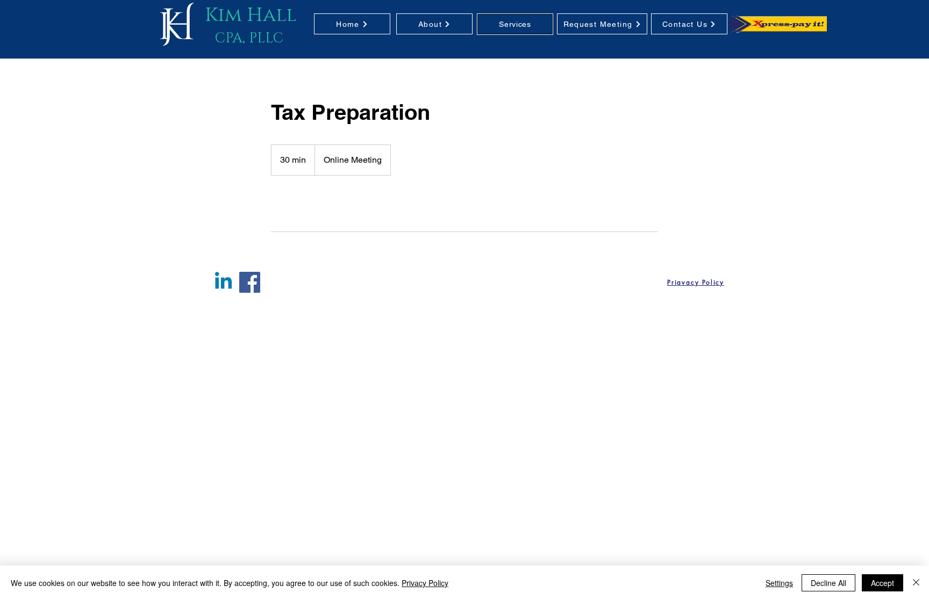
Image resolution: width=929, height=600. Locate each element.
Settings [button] (779, 582)
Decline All (828, 582)
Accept (882, 582)
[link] (311, 203)
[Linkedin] (223, 282)
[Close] (916, 582)
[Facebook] (249, 282)
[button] (515, 24)
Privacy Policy (425, 582)
